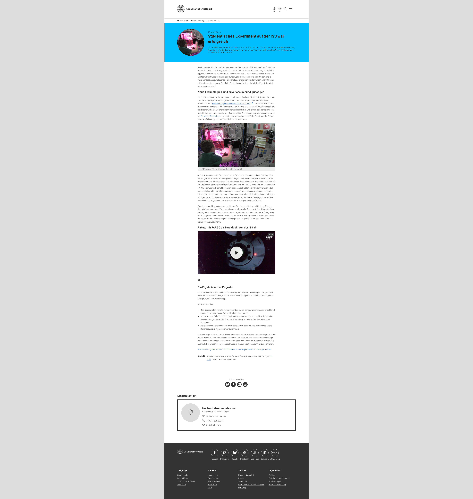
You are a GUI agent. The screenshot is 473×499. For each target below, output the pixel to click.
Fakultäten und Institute (279, 478)
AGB (210, 487)
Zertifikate (212, 484)
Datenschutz (213, 478)
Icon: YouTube (255, 452)
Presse (241, 478)
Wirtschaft (181, 484)
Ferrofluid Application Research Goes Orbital (231, 103)
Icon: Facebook (214, 452)
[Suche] (285, 8)
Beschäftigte (182, 478)
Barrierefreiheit (214, 481)
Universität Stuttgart (178, 21)
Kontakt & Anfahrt (246, 475)
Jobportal (242, 481)
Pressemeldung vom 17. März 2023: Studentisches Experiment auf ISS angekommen (234, 349)
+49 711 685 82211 (214, 420)
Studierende (182, 475)
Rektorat (272, 475)
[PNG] (236, 145)
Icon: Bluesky (234, 452)
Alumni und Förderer (186, 481)
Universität (184, 21)
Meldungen (201, 21)
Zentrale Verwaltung (277, 484)
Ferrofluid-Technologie (210, 116)
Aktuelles (193, 21)
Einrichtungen (275, 481)
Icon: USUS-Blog (275, 452)
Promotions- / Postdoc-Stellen (251, 484)
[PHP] (233, 384)
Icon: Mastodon (244, 452)
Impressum (213, 475)
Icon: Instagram (224, 452)
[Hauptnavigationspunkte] (290, 8)
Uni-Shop (242, 487)
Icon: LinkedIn (265, 452)
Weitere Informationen (216, 416)
